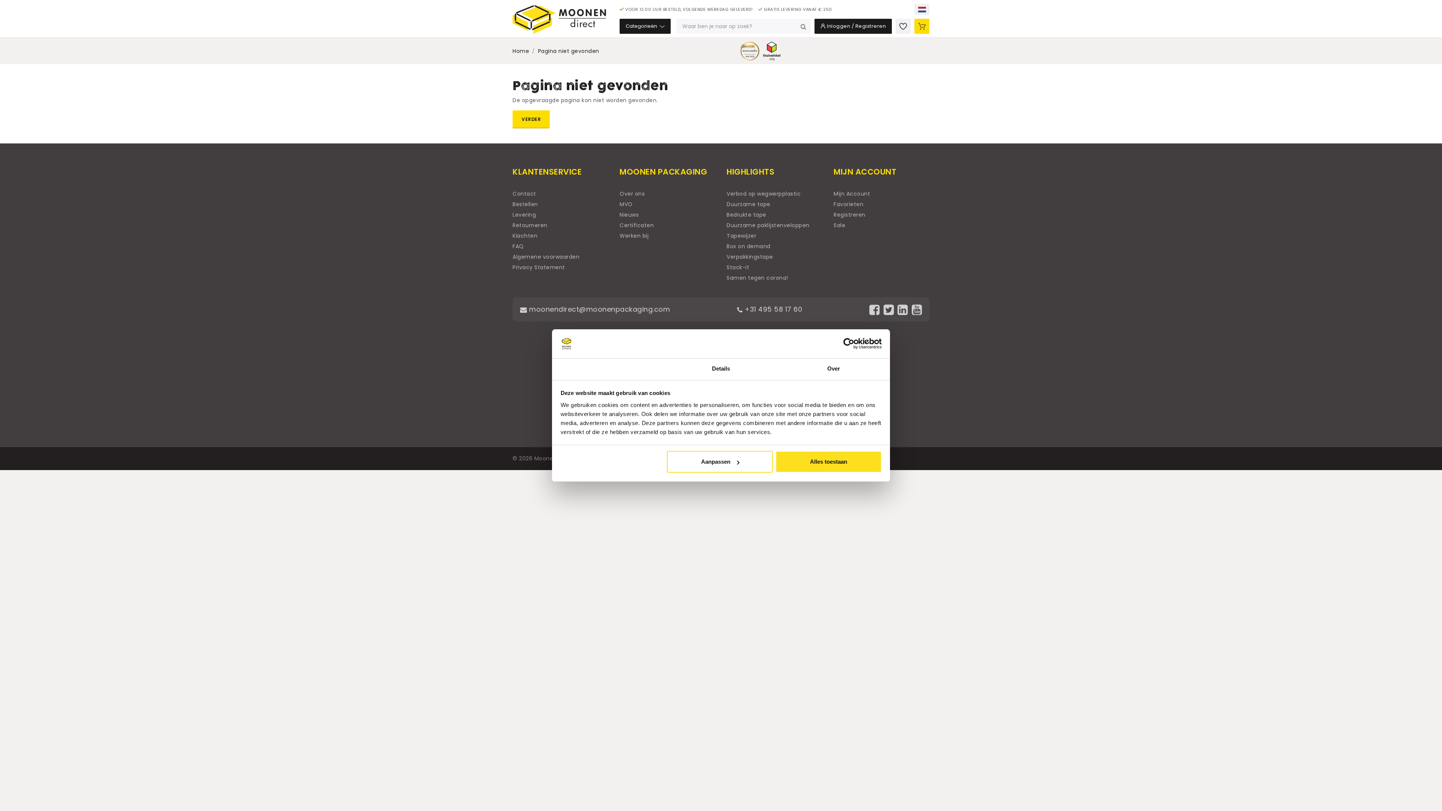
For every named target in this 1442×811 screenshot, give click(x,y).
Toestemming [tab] (608, 368)
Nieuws (629, 215)
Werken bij (634, 236)
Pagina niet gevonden (568, 51)
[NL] (921, 9)
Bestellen (525, 204)
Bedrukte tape (746, 215)
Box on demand (749, 246)
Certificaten (637, 225)
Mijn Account (852, 193)
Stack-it (738, 267)
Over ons (632, 193)
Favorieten (848, 204)
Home (521, 51)
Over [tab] (833, 368)
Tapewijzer (741, 236)
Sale (839, 225)
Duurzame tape (749, 204)
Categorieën (642, 26)
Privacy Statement (539, 267)
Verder (531, 119)
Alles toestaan (828, 461)
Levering (524, 215)
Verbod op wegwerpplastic (764, 193)
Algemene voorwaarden (546, 257)
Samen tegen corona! (757, 278)
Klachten (525, 236)
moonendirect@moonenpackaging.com (598, 309)
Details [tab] (721, 368)
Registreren (850, 215)
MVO (626, 204)
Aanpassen (715, 461)
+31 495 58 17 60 (772, 309)
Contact (524, 193)
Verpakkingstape (750, 257)
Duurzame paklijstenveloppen (768, 225)
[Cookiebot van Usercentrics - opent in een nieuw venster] (849, 344)
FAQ (518, 246)
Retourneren (530, 225)
